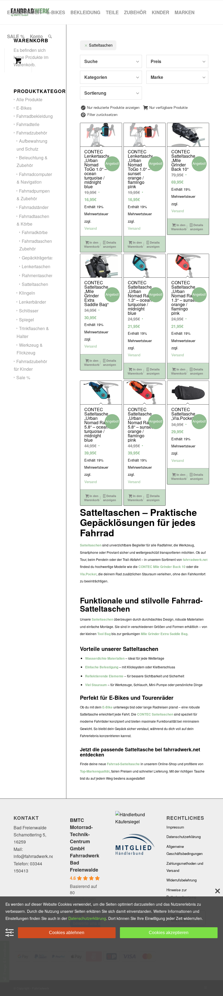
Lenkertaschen (36, 266)
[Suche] (49, 36)
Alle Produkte (29, 99)
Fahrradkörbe (35, 232)
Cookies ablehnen (66, 932)
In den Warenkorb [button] (92, 244)
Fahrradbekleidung (34, 116)
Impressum (175, 827)
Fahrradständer (33, 207)
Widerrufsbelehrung (181, 880)
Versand (90, 228)
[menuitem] (24, 12)
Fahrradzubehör (31, 133)
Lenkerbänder (32, 302)
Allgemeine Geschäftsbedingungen (184, 850)
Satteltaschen (35, 284)
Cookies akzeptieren (168, 932)
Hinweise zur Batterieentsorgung (181, 893)
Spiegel (26, 319)
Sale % (23, 377)
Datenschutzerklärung (183, 836)
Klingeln (27, 293)
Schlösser (28, 310)
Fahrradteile (27, 124)
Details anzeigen (109, 244)
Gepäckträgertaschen (42, 258)
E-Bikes (24, 108)
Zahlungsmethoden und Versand (184, 867)
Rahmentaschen (38, 275)
